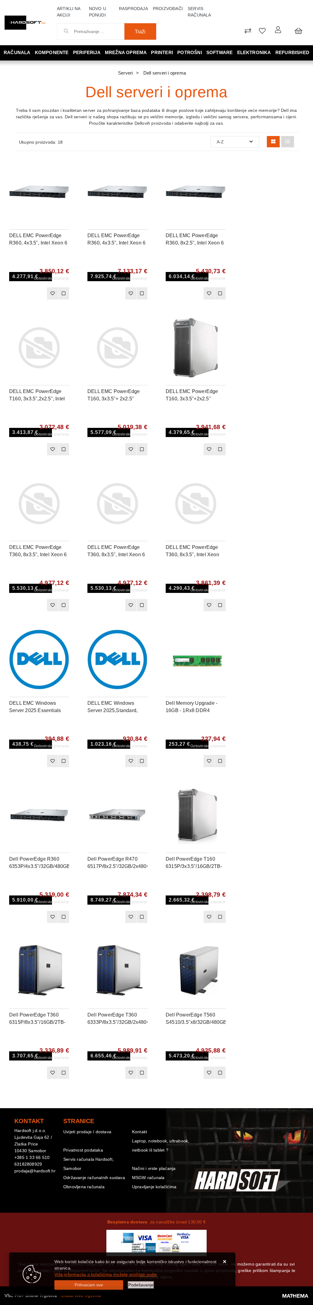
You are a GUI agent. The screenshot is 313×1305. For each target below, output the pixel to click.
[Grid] (273, 141)
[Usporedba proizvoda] (63, 293)
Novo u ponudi (97, 11)
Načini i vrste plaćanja (154, 1168)
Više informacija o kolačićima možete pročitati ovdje (105, 1274)
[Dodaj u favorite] (64, 183)
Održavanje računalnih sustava (94, 1177)
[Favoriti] (52, 293)
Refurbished (292, 52)
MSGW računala (148, 1177)
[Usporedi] (64, 168)
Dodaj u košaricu (30, 295)
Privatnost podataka (83, 1150)
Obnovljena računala (84, 1186)
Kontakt (139, 1131)
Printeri (162, 52)
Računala (17, 52)
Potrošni (189, 52)
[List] (287, 141)
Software (219, 52)
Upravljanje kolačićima (154, 1186)
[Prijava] (278, 29)
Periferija (87, 52)
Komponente (52, 52)
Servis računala (199, 11)
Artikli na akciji (68, 11)
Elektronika (254, 52)
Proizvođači (168, 8)
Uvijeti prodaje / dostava (87, 1131)
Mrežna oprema (126, 52)
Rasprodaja (133, 8)
